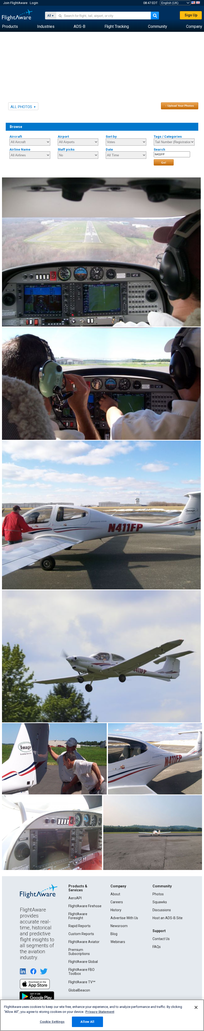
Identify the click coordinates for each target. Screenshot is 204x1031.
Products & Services (77, 888)
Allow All (87, 1022)
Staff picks (66, 149)
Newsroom (119, 926)
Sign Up (191, 15)
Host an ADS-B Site (168, 918)
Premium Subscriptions (79, 952)
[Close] (196, 1007)
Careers (116, 902)
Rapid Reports (79, 926)
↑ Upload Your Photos (179, 105)
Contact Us (161, 939)
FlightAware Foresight (77, 916)
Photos (158, 894)
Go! (163, 162)
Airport (63, 136)
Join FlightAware (15, 3)
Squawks (160, 902)
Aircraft (15, 136)
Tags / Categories (168, 136)
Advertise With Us (124, 918)
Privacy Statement (99, 1012)
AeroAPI (75, 898)
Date (109, 149)
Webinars (117, 942)
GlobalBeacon (79, 990)
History (115, 910)
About (115, 894)
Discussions (162, 910)
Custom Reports (81, 934)
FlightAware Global (83, 962)
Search (159, 149)
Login (34, 3)
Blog (113, 934)
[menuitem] (10, 26)
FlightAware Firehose (85, 906)
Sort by (111, 136)
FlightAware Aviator (84, 942)
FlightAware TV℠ (81, 982)
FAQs (157, 947)
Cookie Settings (52, 1022)
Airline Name (19, 149)
